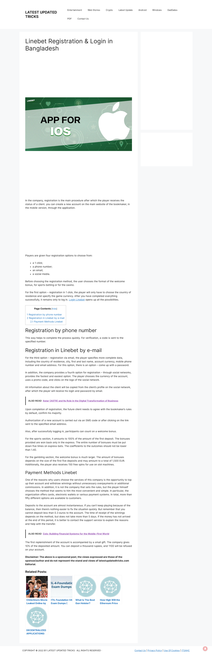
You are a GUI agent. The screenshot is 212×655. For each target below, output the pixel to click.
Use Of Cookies (172, 650)
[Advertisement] (78, 77)
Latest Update (126, 10)
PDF (69, 18)
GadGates (172, 10)
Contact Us (83, 18)
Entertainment (74, 10)
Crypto (109, 10)
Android (142, 10)
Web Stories (94, 10)
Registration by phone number (44, 314)
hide (54, 308)
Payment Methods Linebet (46, 321)
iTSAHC (186, 650)
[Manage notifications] (205, 648)
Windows (157, 10)
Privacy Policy (155, 650)
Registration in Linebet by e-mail (45, 318)
